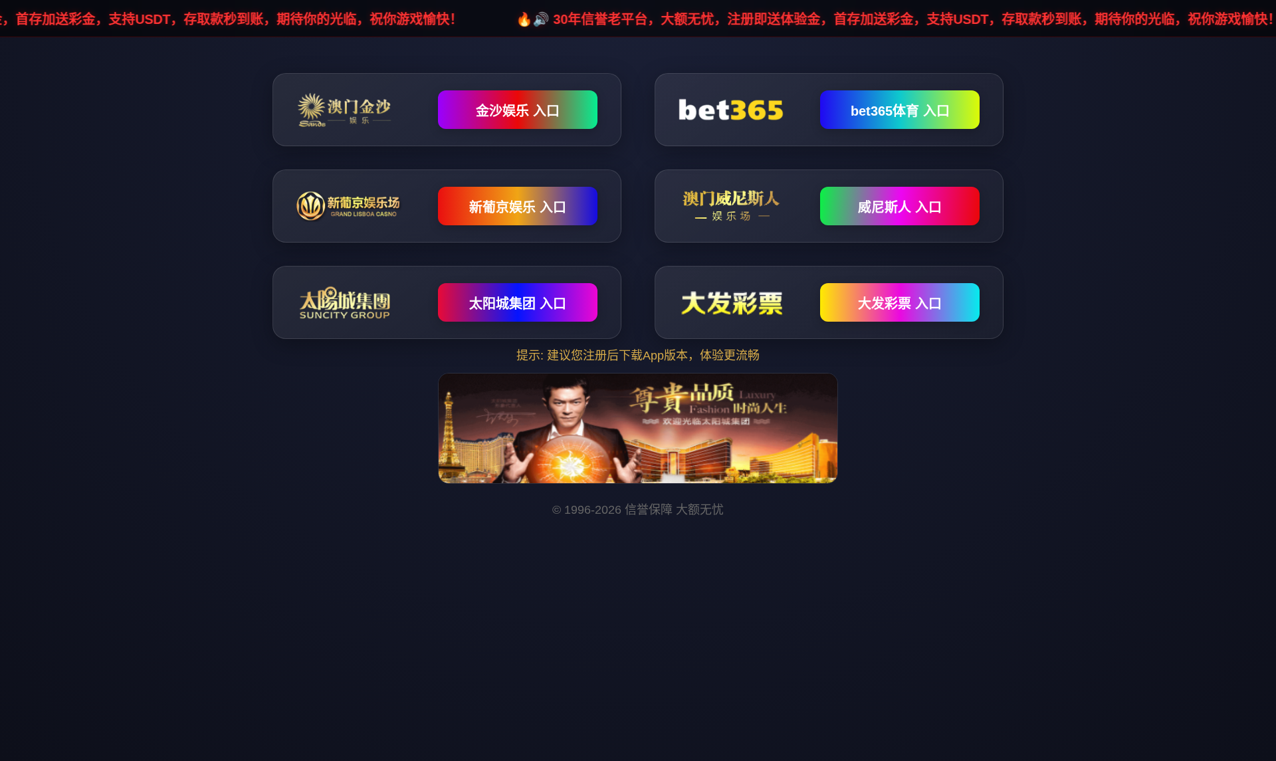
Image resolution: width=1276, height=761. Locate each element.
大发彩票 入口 (900, 303)
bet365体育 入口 (900, 111)
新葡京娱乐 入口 (517, 207)
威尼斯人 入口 (900, 207)
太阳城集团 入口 (517, 303)
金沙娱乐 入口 (518, 111)
